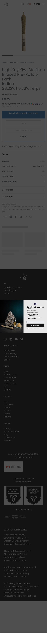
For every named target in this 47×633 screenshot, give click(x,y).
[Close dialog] (46, 300)
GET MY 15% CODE (35, 325)
